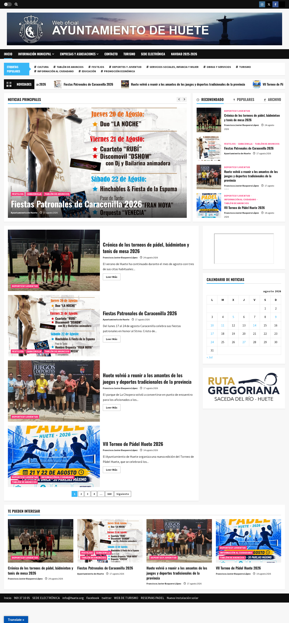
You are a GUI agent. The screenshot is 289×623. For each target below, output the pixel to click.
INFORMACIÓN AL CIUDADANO (55, 71)
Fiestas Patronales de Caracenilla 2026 (57, 84)
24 (212, 342)
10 (212, 325)
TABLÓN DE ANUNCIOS (70, 67)
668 (109, 494)
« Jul (210, 357)
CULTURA (43, 67)
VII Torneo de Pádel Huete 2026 (252, 84)
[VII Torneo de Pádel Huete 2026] (248, 541)
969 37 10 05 (22, 598)
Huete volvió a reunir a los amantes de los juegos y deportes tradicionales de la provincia (157, 84)
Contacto (111, 54)
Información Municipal (34, 54)
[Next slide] (184, 99)
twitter (106, 598)
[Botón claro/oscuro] (8, 4)
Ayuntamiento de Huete (24, 212)
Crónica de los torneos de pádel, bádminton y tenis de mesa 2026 (209, 120)
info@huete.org (73, 598)
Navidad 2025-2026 (184, 54)
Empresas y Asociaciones (78, 54)
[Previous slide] (179, 99)
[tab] (210, 100)
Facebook (92, 598)
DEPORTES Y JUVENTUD (127, 67)
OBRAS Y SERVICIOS (219, 67)
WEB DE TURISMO (126, 598)
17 (212, 334)
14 (254, 325)
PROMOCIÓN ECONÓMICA (119, 71)
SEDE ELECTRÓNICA (153, 54)
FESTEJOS (98, 67)
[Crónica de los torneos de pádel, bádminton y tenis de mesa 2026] (40, 541)
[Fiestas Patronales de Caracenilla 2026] (97, 163)
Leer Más (113, 277)
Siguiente (122, 494)
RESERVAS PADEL (152, 598)
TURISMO (129, 54)
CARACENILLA (34, 193)
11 (222, 325)
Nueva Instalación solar (182, 598)
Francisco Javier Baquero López (241, 125)
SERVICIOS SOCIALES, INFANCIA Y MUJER (174, 67)
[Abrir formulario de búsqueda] (16, 4)
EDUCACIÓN (89, 71)
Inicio (8, 54)
